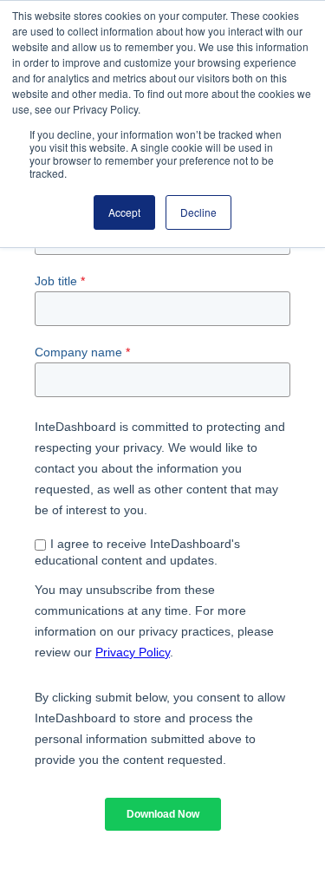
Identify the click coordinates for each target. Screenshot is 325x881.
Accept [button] (124, 212)
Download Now (163, 814)
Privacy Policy (132, 652)
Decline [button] (198, 212)
